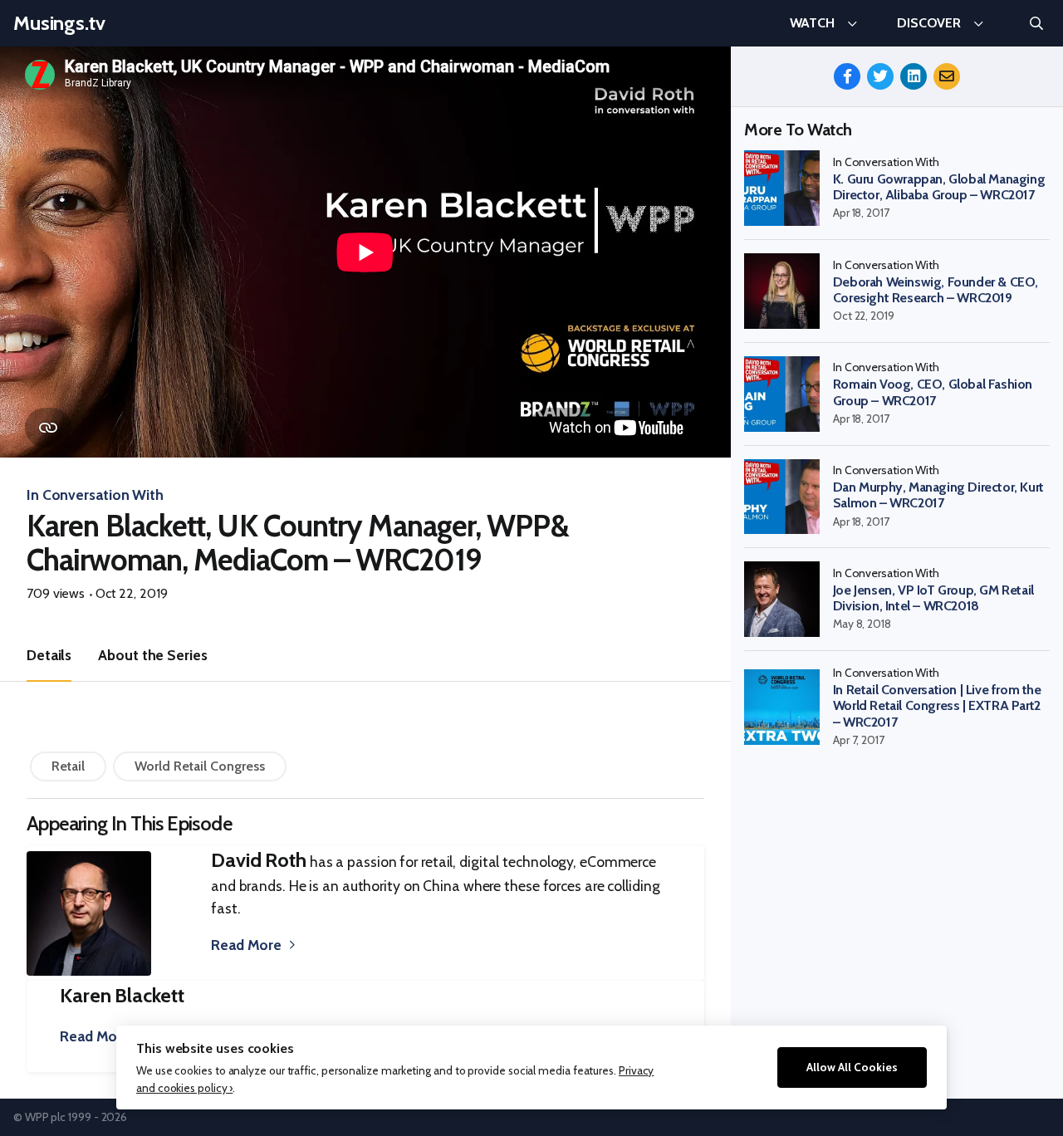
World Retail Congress (200, 766)
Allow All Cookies (852, 1067)
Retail (68, 766)
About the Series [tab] (152, 654)
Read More (246, 944)
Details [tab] (49, 654)
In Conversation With (95, 494)
